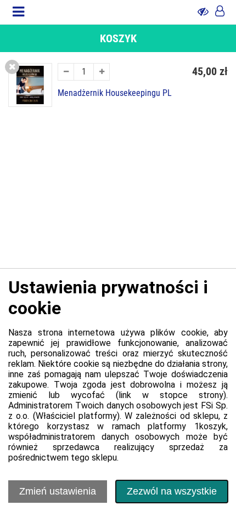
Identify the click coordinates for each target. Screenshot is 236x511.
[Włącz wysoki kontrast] (203, 12)
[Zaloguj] (220, 12)
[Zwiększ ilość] (101, 72)
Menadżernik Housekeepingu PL (115, 93)
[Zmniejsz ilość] (66, 72)
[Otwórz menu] (18, 12)
